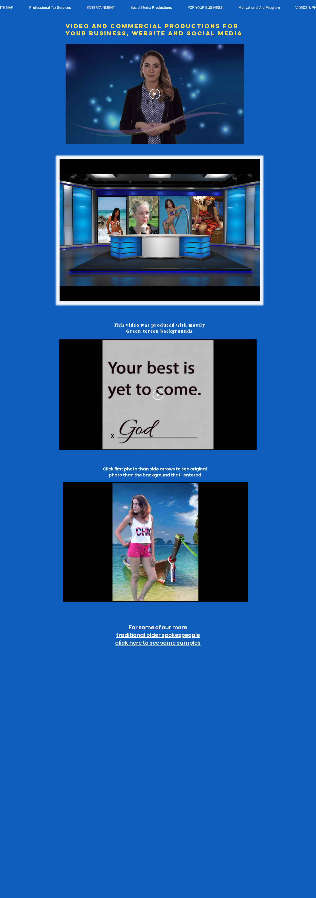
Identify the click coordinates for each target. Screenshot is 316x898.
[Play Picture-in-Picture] (246, 295)
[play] (237, 598)
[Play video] (154, 94)
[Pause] (65, 295)
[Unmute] (72, 295)
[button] (50, 8)
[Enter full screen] (254, 295)
